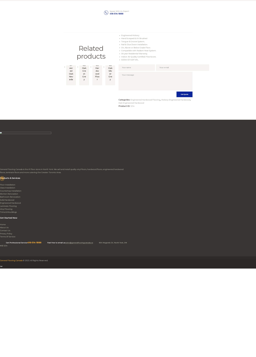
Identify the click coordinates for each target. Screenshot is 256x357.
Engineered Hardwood (10, 203)
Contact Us (5, 230)
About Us (4, 227)
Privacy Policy (6, 234)
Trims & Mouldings (8, 212)
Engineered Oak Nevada (71, 71)
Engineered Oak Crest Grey (84, 68)
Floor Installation (7, 185)
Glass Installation (7, 188)
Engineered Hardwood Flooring (145, 100)
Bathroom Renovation (10, 197)
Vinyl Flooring (6, 209)
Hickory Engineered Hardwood (175, 100)
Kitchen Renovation (9, 194)
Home (3, 224)
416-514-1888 (34, 242)
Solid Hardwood (7, 200)
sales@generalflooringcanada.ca (79, 243)
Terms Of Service (7, 237)
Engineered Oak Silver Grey (110, 68)
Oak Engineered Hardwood (131, 103)
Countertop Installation (10, 191)
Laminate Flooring (8, 206)
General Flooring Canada (11, 260)
